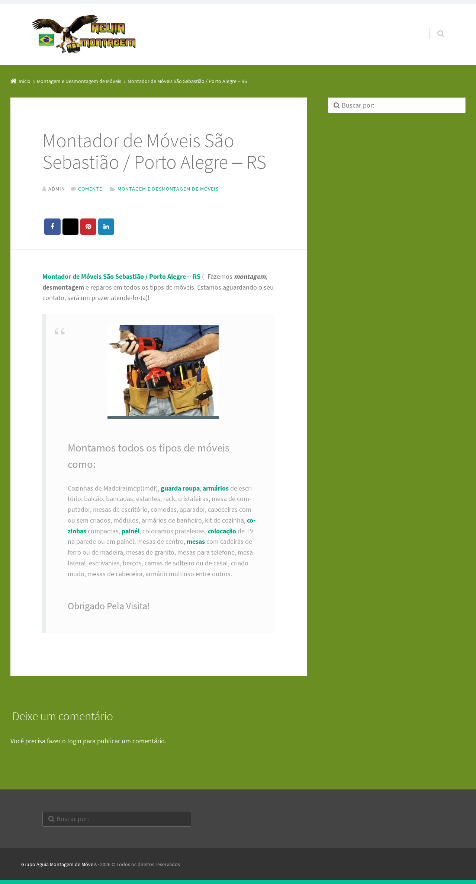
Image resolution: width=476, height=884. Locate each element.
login (74, 741)
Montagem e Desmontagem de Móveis (168, 188)
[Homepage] (84, 35)
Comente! (91, 188)
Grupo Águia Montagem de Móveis (59, 864)
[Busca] (434, 26)
